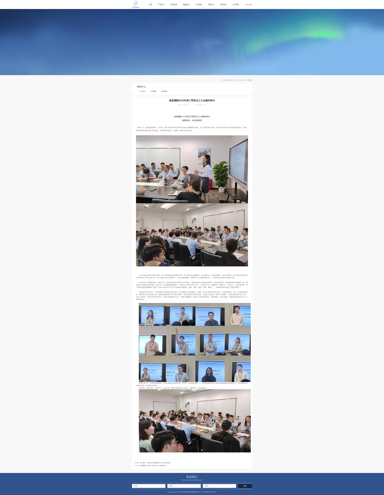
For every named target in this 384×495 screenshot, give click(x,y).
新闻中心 (186, 4)
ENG (250, 4)
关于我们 (236, 4)
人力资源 (198, 4)
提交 (245, 486)
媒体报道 (164, 91)
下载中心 (211, 4)
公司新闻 (249, 80)
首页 (150, 4)
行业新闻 (153, 91)
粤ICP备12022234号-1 (209, 492)
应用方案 (174, 4)
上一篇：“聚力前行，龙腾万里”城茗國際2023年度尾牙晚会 (152, 463)
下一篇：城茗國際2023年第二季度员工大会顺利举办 (150, 465)
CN (247, 4)
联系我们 (223, 4)
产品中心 (161, 4)
